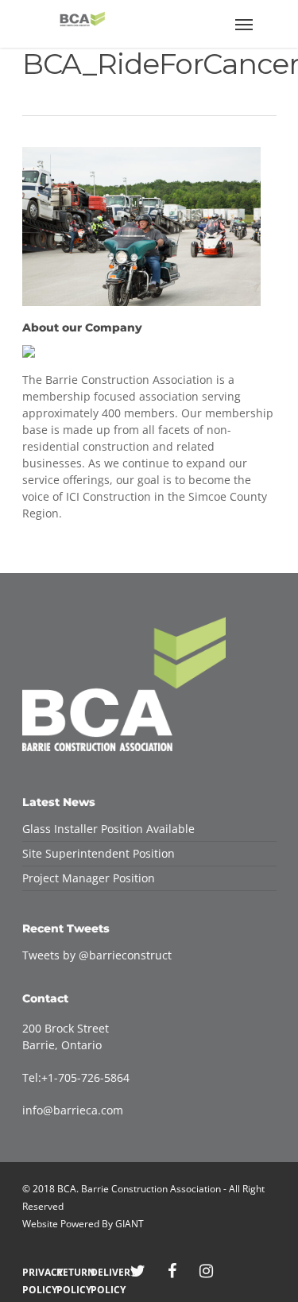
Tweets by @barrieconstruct (97, 955)
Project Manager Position (88, 877)
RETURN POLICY (69, 1272)
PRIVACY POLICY (35, 1272)
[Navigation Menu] (244, 24)
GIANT (129, 1223)
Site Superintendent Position (98, 853)
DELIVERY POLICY (104, 1272)
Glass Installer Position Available (108, 828)
